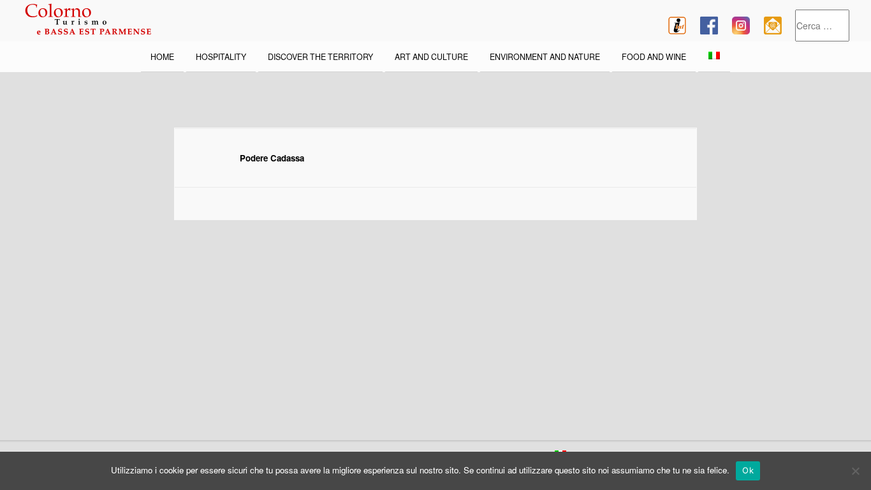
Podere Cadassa (272, 158)
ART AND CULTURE (431, 57)
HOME (162, 57)
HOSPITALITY (221, 57)
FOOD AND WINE (654, 57)
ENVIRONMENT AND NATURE (545, 57)
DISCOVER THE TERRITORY (320, 57)
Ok (748, 470)
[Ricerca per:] (822, 26)
